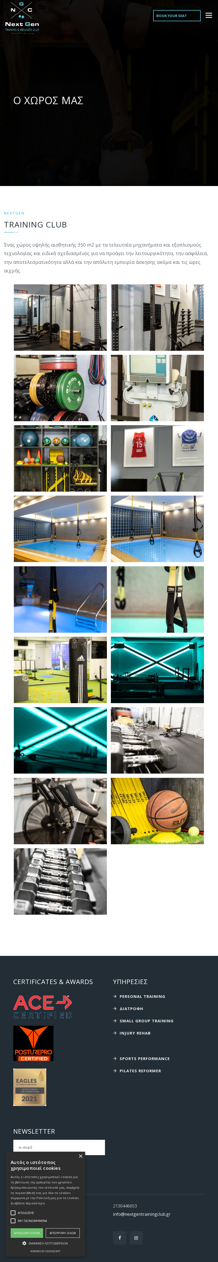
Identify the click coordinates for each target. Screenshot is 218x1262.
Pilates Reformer (140, 1070)
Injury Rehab (135, 1033)
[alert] (45, 1204)
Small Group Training (147, 1020)
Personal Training (142, 996)
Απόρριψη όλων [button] (63, 1233)
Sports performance (145, 1058)
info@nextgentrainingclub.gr (142, 1214)
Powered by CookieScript (45, 1251)
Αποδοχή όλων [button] (27, 1233)
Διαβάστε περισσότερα (28, 1203)
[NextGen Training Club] (22, 18)
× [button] (80, 1156)
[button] (45, 1243)
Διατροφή (131, 1008)
